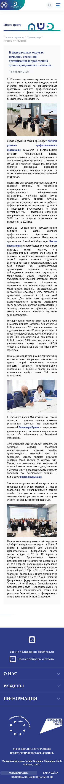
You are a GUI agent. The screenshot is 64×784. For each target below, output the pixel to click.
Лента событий (15, 41)
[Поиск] (49, 5)
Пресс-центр (34, 37)
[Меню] (58, 5)
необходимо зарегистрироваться (33, 499)
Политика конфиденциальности (32, 777)
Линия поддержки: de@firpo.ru (32, 651)
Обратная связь (18, 773)
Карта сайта (50, 773)
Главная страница (14, 37)
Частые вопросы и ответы (36, 659)
